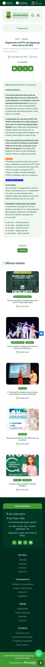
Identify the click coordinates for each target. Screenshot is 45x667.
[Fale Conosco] (22, 646)
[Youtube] (31, 542)
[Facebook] (20, 542)
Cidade (22, 603)
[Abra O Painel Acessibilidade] (41, 663)
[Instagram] (14, 542)
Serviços (22, 555)
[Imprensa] (22, 573)
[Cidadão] (22, 561)
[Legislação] (22, 597)
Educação (30, 342)
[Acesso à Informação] (22, 589)
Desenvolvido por (16, 663)
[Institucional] (23, 610)
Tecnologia (27, 480)
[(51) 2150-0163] (16, 518)
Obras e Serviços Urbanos (22, 296)
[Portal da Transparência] (22, 585)
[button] (14, 68)
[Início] (17, 39)
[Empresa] (22, 565)
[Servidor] (22, 569)
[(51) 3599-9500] (16, 513)
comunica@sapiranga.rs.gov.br (22, 522)
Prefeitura (22, 250)
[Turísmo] (23, 621)
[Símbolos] (23, 617)
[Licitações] (22, 593)
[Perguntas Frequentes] (22, 642)
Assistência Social (17, 342)
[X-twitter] (25, 542)
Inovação (17, 480)
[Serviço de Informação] (22, 638)
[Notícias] (25, 39)
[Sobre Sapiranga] (23, 614)
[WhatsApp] (39, 653)
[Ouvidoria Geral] (22, 634)
